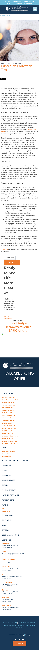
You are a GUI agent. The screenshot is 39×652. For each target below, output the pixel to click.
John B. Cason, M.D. (7, 407)
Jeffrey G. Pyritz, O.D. (8, 433)
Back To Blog (6, 15)
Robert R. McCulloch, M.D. (9, 441)
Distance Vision (6, 454)
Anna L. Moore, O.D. (8, 438)
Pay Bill (8, 3)
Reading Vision (6, 456)
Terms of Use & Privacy (16, 635)
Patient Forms (6, 509)
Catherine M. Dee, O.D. (8, 420)
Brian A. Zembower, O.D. (9, 428)
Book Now (7, 1)
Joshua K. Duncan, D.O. (8, 402)
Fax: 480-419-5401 (24, 623)
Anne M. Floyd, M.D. (8, 410)
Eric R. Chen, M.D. (7, 413)
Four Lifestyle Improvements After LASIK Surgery (18, 326)
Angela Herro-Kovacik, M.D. (10, 400)
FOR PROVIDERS (19, 3)
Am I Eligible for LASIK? (9, 451)
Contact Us (19, 644)
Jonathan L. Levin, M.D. (8, 397)
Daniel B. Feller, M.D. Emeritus (11, 444)
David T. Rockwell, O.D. (9, 415)
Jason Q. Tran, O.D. (7, 423)
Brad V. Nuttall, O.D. (8, 431)
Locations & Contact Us (28, 1)
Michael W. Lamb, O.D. (8, 426)
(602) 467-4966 (28, 3)
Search (12, 262)
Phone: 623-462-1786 (10, 623)
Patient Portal (17, 1)
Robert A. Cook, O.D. (8, 418)
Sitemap (27, 635)
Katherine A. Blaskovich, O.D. (10, 436)
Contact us (4, 249)
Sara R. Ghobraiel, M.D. (8, 405)
